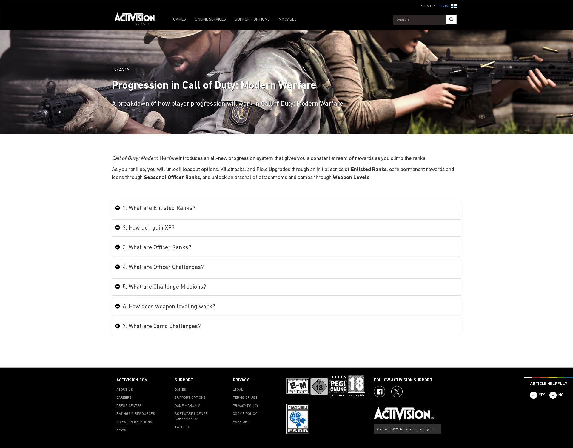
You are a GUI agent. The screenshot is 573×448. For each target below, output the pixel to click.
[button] (454, 5)
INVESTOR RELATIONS (134, 422)
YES (542, 395)
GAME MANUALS (188, 406)
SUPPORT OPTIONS (252, 19)
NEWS (121, 430)
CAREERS (124, 398)
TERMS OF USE (245, 398)
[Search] (451, 19)
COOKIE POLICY (245, 414)
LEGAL (238, 390)
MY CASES (288, 19)
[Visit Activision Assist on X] (397, 391)
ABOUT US (124, 390)
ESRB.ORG (241, 422)
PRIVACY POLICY (245, 406)
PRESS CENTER (129, 406)
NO (561, 395)
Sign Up (428, 6)
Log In (443, 6)
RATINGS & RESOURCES (135, 414)
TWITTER (182, 427)
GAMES (179, 19)
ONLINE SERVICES (210, 19)
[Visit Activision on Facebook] (379, 391)
